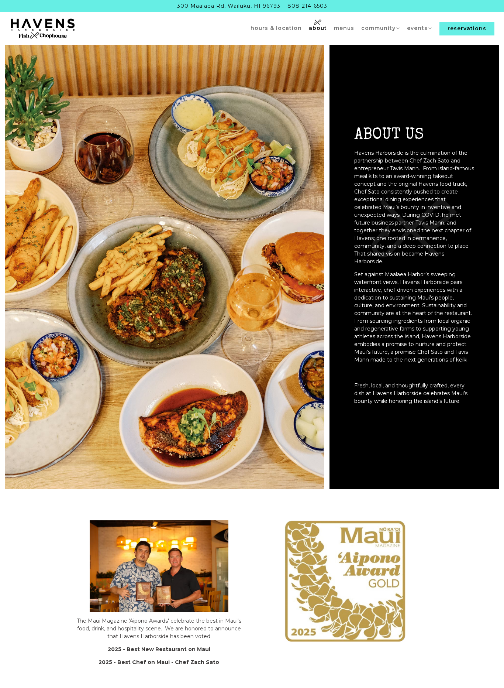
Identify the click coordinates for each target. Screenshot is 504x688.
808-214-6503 (307, 6)
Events (420, 27)
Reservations (467, 28)
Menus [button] (344, 28)
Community (381, 27)
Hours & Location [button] (276, 28)
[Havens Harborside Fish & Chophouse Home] (43, 28)
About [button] (318, 28)
